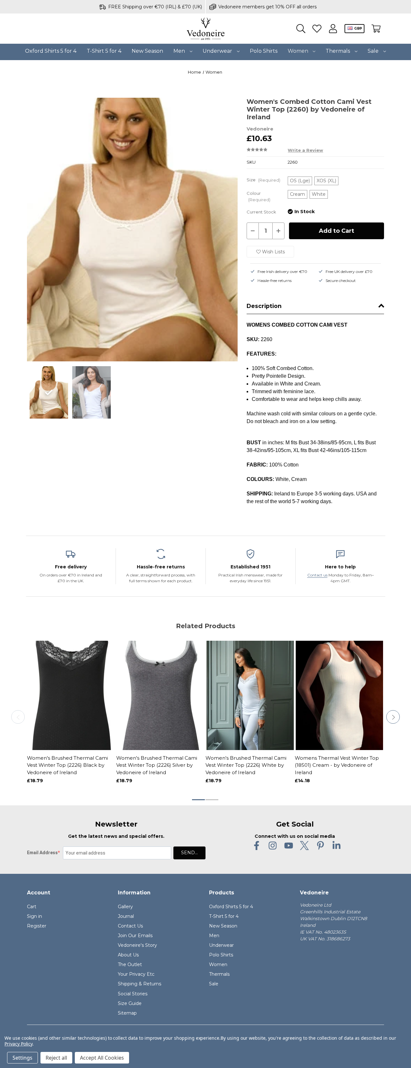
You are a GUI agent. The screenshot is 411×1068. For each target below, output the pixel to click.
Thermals (338, 51)
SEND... (189, 852)
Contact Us (130, 926)
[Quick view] (49, 734)
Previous (18, 717)
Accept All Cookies (102, 1057)
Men (179, 51)
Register (36, 926)
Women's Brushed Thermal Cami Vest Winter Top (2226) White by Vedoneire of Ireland (246, 765)
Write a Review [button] (305, 150)
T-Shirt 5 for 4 (104, 51)
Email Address (42, 852)
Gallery (125, 907)
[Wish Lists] (317, 29)
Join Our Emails (135, 935)
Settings (22, 1057)
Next (393, 717)
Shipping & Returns (139, 984)
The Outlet (130, 964)
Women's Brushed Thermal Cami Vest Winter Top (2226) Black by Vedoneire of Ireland (67, 765)
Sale (374, 51)
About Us (128, 955)
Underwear (218, 51)
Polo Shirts (263, 51)
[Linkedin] (336, 845)
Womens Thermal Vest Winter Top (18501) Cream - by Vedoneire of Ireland (337, 765)
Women (299, 51)
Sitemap (127, 1013)
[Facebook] (256, 845)
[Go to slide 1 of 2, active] (198, 799)
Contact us (317, 575)
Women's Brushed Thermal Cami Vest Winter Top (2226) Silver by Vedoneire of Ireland (156, 765)
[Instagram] (272, 845)
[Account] (333, 29)
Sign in (34, 916)
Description (264, 306)
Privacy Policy (18, 1044)
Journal (126, 916)
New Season (147, 51)
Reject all (56, 1057)
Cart (31, 907)
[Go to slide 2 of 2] (212, 799)
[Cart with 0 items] (376, 29)
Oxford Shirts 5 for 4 (50, 51)
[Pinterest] (320, 845)
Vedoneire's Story (137, 945)
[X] (304, 845)
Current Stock (261, 211)
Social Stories (132, 994)
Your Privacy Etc (136, 974)
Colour (258, 196)
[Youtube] (288, 845)
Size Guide (130, 1003)
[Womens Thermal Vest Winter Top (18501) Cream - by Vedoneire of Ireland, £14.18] (339, 695)
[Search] (301, 29)
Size (263, 180)
